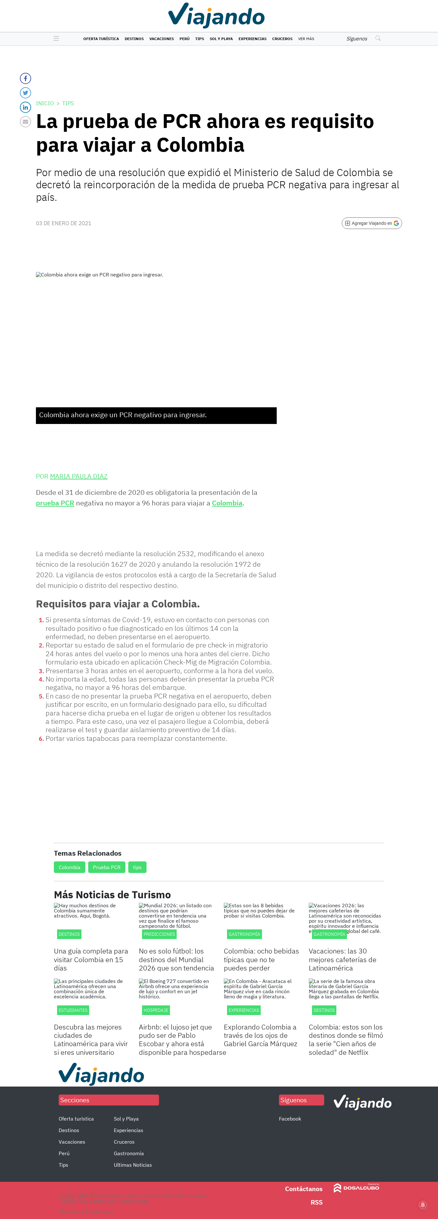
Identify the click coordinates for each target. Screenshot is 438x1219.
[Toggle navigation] (54, 38)
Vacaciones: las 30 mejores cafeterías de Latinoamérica (342, 959)
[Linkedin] (25, 107)
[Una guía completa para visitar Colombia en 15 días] (91, 924)
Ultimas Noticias (133, 1165)
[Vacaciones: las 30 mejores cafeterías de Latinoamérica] (346, 924)
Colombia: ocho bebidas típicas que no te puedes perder (261, 959)
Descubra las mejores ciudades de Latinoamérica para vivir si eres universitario (91, 1039)
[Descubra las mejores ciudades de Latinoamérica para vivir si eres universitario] (91, 999)
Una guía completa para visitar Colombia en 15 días (91, 959)
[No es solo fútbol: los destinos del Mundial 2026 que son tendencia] (176, 924)
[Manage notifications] (423, 1205)
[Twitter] (25, 92)
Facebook (290, 1118)
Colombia (227, 502)
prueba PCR (55, 502)
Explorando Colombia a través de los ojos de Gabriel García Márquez (260, 1035)
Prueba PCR (107, 867)
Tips (199, 38)
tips (137, 867)
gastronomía (329, 934)
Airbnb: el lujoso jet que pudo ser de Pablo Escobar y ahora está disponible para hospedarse (182, 1039)
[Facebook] (25, 78)
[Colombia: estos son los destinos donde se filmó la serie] (346, 999)
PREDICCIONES (159, 934)
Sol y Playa (221, 38)
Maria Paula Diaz (79, 476)
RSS (317, 1202)
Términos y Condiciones (86, 1211)
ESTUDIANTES (73, 1010)
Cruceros (282, 38)
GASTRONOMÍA (244, 934)
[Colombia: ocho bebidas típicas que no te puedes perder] (261, 924)
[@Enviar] (25, 121)
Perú (185, 38)
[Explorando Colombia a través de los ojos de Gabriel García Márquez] (261, 999)
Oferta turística (101, 38)
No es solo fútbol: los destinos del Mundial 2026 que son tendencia (176, 959)
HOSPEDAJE (156, 1010)
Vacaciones (161, 38)
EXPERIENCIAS (244, 1010)
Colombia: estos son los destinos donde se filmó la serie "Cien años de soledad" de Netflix (346, 1039)
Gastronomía (129, 1153)
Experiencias (252, 38)
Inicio (45, 103)
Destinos (134, 38)
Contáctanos (304, 1188)
